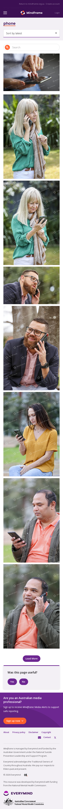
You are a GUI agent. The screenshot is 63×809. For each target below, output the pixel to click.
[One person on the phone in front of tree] (31, 285)
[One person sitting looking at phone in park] (31, 434)
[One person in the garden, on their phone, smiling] (31, 223)
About (6, 732)
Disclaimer (33, 732)
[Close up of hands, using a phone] (31, 72)
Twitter (57, 737)
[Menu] (5, 13)
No (23, 681)
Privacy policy (18, 732)
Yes (12, 681)
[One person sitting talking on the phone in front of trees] (31, 606)
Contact (47, 737)
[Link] (31, 13)
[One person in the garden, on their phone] (31, 136)
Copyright (46, 732)
